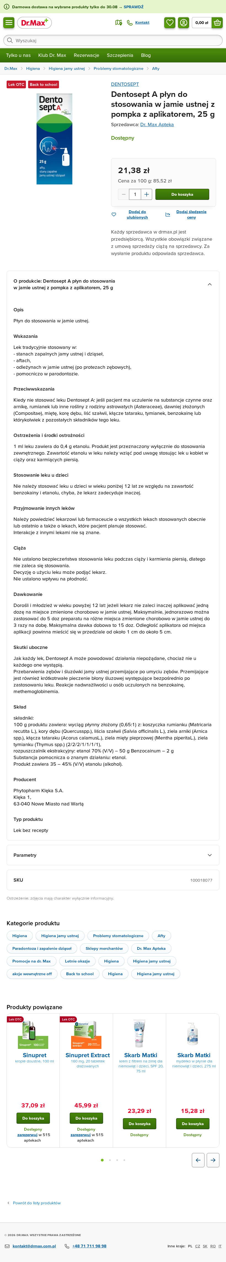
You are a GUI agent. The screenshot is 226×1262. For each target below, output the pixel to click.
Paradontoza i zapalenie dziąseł (41, 948)
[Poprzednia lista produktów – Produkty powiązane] (198, 1160)
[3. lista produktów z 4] (117, 1160)
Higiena (19, 935)
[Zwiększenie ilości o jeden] (146, 194)
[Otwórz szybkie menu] (8, 22)
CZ (197, 1246)
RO (213, 1246)
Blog (146, 55)
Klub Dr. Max (52, 55)
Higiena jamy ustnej (60, 935)
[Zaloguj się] (183, 22)
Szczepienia (120, 55)
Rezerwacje (86, 55)
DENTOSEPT (125, 84)
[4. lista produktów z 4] (124, 1160)
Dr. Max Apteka (157, 124)
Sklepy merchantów (104, 948)
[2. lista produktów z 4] (110, 1160)
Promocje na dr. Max (31, 961)
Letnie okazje (77, 961)
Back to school (80, 973)
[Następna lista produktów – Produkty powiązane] (213, 1160)
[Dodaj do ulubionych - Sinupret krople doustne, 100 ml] (53, 1020)
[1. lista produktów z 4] (102, 1160)
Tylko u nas (18, 55)
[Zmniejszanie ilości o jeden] (123, 194)
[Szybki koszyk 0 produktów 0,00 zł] (217, 22)
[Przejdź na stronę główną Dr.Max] (34, 22)
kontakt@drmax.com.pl (34, 1246)
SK (205, 1246)
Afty (161, 935)
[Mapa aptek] (118, 22)
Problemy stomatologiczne (118, 935)
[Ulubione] (169, 22)
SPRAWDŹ (133, 6)
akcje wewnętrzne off (32, 973)
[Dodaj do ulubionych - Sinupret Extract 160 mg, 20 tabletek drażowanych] (107, 1020)
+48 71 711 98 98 (89, 1246)
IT (220, 1246)
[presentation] (33, 1034)
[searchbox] (113, 40)
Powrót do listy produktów (37, 1202)
